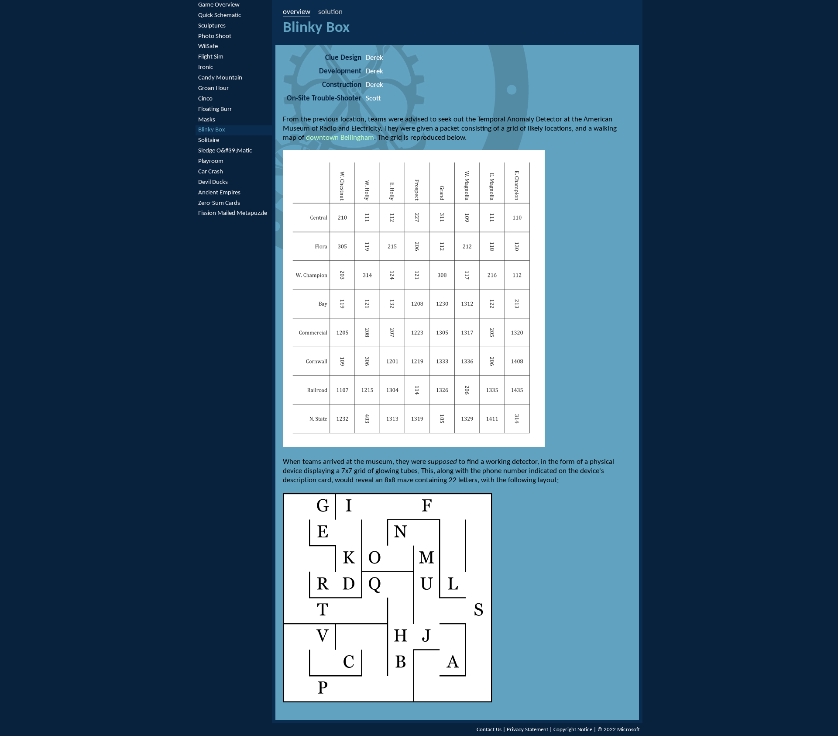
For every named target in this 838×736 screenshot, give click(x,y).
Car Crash (210, 172)
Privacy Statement (527, 730)
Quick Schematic (219, 15)
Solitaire (208, 140)
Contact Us (489, 730)
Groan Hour (213, 88)
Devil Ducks (213, 182)
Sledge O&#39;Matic (225, 151)
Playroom (210, 161)
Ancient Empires (219, 193)
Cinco (205, 99)
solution (330, 12)
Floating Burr (215, 109)
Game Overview (219, 5)
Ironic (205, 67)
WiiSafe (208, 46)
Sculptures (212, 26)
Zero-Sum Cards (219, 203)
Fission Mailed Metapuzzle (232, 213)
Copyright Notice (572, 730)
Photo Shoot (214, 36)
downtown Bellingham (340, 138)
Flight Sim (210, 57)
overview (296, 12)
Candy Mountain (220, 78)
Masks (206, 120)
